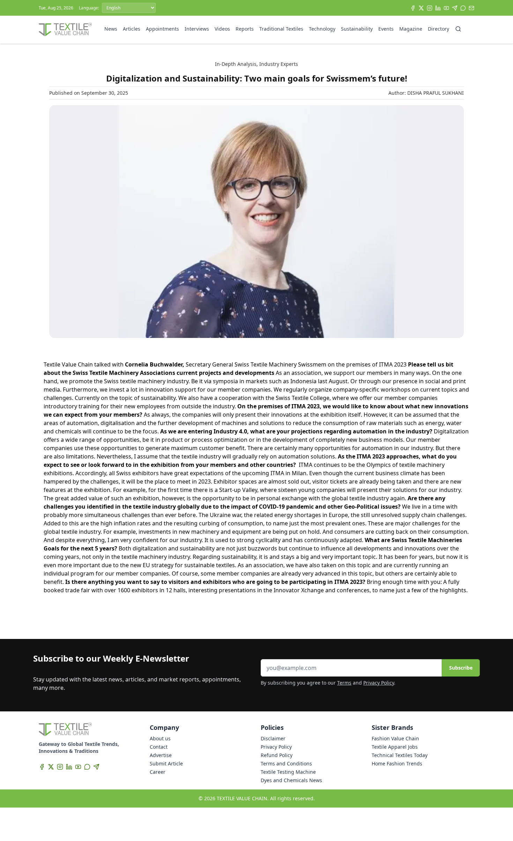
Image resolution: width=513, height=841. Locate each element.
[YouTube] (446, 8)
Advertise (161, 755)
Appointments (162, 28)
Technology (322, 28)
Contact (159, 746)
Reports (245, 28)
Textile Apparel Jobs (395, 746)
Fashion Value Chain (395, 738)
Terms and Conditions (286, 763)
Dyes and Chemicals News (291, 780)
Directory (438, 28)
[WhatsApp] (463, 8)
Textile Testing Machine (288, 772)
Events (386, 28)
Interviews (197, 28)
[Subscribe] (471, 8)
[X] (421, 8)
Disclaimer (273, 738)
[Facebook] (413, 8)
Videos (222, 28)
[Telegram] (455, 8)
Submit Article (166, 763)
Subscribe (461, 667)
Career (157, 772)
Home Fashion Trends (397, 763)
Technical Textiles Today (400, 755)
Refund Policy (276, 755)
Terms (344, 682)
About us (160, 738)
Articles (131, 28)
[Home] (65, 30)
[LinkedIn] (438, 8)
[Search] (458, 28)
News (110, 28)
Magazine (410, 28)
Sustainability (357, 28)
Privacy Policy (378, 682)
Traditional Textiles (281, 28)
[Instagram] (429, 8)
